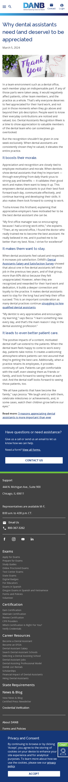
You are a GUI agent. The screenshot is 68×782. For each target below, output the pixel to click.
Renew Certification (13, 617)
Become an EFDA (11, 644)
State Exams (9, 575)
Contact (52, 8)
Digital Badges (10, 579)
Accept (34, 774)
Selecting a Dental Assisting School (21, 655)
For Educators (10, 582)
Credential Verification (15, 707)
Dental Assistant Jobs (14, 659)
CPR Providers (10, 621)
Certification (12, 604)
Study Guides (9, 564)
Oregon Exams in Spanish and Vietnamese (25, 590)
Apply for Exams (11, 557)
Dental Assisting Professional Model (22, 663)
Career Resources (16, 635)
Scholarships (9, 670)
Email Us (13, 522)
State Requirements (18, 685)
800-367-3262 (16, 528)
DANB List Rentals (12, 667)
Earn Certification (11, 610)
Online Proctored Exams (15, 568)
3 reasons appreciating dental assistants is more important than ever (28, 415)
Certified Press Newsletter (16, 701)
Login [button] (62, 8)
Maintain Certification (14, 613)
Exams (7, 551)
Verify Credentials (11, 628)
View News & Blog (12, 697)
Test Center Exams (12, 571)
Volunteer (7, 597)
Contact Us (34, 460)
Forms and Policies (12, 594)
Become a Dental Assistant (17, 641)
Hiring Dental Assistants (15, 678)
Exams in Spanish (11, 586)
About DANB (10, 722)
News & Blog (12, 692)
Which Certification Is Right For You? (22, 625)
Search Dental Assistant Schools (19, 652)
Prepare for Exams (12, 560)
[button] (63, 751)
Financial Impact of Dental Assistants (22, 674)
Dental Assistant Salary (15, 648)
